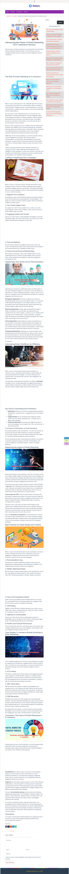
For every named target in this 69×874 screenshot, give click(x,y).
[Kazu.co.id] (34, 5)
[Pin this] (11, 827)
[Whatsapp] (16, 827)
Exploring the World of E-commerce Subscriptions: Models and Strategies (54, 74)
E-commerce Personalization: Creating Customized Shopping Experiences (54, 113)
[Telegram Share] (13, 827)
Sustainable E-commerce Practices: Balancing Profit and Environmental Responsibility (54, 46)
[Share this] (6, 827)
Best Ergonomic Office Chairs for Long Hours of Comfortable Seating (54, 106)
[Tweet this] (9, 827)
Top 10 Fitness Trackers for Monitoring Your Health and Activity (53, 95)
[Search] (62, 11)
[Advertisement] (24, 65)
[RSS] (34, 1)
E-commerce (11, 831)
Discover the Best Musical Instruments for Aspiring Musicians (53, 81)
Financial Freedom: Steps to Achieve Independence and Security (53, 53)
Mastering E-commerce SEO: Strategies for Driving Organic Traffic (53, 88)
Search (47, 20)
